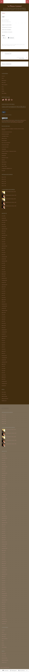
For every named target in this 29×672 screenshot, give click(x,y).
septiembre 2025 (4, 220)
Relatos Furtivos (4, 138)
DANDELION (4, 155)
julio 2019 (3, 526)
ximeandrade (4, 149)
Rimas (3, 13)
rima (5, 45)
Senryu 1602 (14, 205)
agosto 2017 (4, 338)
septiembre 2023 (4, 235)
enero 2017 (3, 353)
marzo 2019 (4, 297)
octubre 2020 (4, 496)
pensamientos (4, 80)
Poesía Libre (3, 82)
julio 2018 (3, 314)
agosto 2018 (4, 312)
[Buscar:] (5, 69)
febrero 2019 (4, 299)
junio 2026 (3, 453)
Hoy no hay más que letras (6, 142)
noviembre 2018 (4, 306)
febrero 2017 (4, 351)
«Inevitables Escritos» (5, 136)
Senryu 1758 (4, 185)
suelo (11, 45)
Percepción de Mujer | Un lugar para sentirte (9, 151)
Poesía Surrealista (4, 84)
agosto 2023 (4, 237)
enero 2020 (3, 276)
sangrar (8, 45)
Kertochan (3, 159)
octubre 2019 (4, 282)
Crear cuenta (4, 392)
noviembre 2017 (4, 569)
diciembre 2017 (4, 329)
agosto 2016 (4, 364)
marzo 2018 (4, 323)
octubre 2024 (4, 226)
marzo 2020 (4, 271)
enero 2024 (3, 233)
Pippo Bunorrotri (8, 195)
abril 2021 (3, 250)
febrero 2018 (4, 325)
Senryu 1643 (14, 191)
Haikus (3, 78)
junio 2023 (3, 239)
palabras (15, 44)
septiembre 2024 (4, 228)
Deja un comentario (7, 21)
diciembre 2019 (4, 278)
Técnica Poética (4, 93)
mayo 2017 (3, 344)
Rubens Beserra (4, 140)
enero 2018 (3, 327)
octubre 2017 (4, 334)
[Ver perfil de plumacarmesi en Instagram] (6, 100)
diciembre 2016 (4, 355)
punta (3, 45)
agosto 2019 (4, 286)
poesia (23, 44)
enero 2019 (3, 301)
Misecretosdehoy (4, 153)
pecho (18, 44)
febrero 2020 (4, 511)
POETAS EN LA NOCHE (5, 134)
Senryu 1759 (4, 183)
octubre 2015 (4, 385)
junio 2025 (3, 222)
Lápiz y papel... (4, 164)
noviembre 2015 (4, 383)
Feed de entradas (4, 396)
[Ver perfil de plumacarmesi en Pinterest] (9, 100)
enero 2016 (3, 379)
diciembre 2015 (4, 381)
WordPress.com (4, 400)
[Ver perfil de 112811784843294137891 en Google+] (12, 100)
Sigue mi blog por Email (8, 104)
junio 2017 (3, 342)
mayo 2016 (3, 370)
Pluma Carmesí (6, 20)
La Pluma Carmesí (15, 6)
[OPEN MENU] (1, 1)
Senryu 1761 (4, 179)
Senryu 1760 (4, 181)
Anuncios (3, 76)
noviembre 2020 (4, 256)
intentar (11, 44)
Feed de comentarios (5, 398)
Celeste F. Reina (4, 166)
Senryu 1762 (4, 177)
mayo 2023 (3, 241)
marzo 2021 (4, 252)
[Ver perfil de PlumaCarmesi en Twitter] (3, 100)
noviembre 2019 (4, 280)
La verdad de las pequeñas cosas (7, 168)
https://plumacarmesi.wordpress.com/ (17, 122)
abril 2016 (3, 372)
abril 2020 (3, 269)
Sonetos (3, 91)
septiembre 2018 (4, 310)
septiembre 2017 (4, 336)
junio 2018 (3, 554)
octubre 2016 (4, 359)
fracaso (7, 44)
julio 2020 (3, 263)
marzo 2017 (4, 349)
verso (14, 45)
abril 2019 (3, 295)
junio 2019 (3, 291)
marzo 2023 (4, 243)
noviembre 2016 (4, 357)
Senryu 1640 (14, 198)
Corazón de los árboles (5, 144)
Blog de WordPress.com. (4, 667)
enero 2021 (3, 254)
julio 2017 (3, 340)
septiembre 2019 (4, 284)
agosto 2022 (4, 248)
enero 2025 (3, 224)
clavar (4, 44)
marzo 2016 (4, 374)
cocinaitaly (3, 170)
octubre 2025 (4, 218)
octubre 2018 (4, 308)
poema (21, 44)
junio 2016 (3, 368)
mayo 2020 (3, 267)
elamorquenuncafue (5, 157)
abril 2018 (3, 321)
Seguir (4, 112)
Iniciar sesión (4, 394)
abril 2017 (3, 584)
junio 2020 (3, 265)
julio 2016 (3, 366)
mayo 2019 (3, 293)
